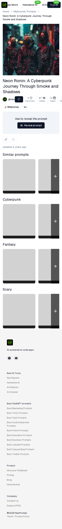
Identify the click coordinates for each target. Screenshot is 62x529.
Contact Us (13, 500)
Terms (10, 516)
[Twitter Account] (9, 358)
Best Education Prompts (19, 435)
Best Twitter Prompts (18, 454)
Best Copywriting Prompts (20, 449)
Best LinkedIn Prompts (18, 444)
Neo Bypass (13, 378)
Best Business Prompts (19, 440)
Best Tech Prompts (17, 417)
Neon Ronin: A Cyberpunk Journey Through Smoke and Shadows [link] (27, 18)
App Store (12, 4)
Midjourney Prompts (25, 11)
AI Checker (12, 392)
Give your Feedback (17, 470)
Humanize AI (31, 3)
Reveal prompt (33, 125)
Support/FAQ (14, 505)
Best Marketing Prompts (19, 408)
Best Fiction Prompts (18, 430)
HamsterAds (13, 484)
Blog (9, 480)
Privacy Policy (22, 516)
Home (6, 11)
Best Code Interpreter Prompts (18, 424)
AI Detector (50, 3)
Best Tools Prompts (17, 413)
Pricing (10, 475)
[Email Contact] (16, 358)
